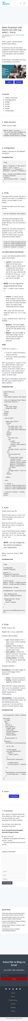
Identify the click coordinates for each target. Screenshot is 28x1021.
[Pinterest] (20, 989)
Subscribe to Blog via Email (14, 963)
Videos (13, 1011)
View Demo (14, 796)
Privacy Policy (13, 1000)
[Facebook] (6, 989)
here (6, 225)
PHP (12, 836)
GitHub (4, 200)
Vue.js (5, 836)
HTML (7, 102)
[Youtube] (13, 989)
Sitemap (13, 1007)
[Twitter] (9, 989)
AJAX (7, 104)
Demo (9, 82)
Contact (13, 1004)
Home (13, 993)
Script (7, 106)
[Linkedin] (16, 989)
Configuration (10, 100)
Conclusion (9, 111)
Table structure (11, 98)
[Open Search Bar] (20, 3)
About (13, 996)
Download (18, 82)
